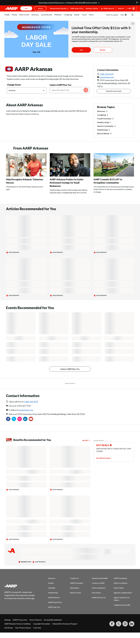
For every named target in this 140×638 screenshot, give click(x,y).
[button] (132, 14)
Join (81, 50)
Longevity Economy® (122, 605)
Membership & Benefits (58, 8)
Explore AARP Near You (60, 85)
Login (129, 8)
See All (85, 440)
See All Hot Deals (103, 458)
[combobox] (69, 90)
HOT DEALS (102, 445)
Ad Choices (8, 628)
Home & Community (105, 126)
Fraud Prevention (104, 119)
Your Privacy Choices (23, 628)
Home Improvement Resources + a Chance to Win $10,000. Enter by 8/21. (67, 3)
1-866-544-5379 (106, 74)
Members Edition (92, 8)
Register (121, 8)
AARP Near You (54, 607)
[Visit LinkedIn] (131, 623)
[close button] (133, 23)
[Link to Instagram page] (19, 419)
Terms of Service (35, 620)
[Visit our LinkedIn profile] (25, 419)
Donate (51, 583)
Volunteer (51, 588)
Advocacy (101, 111)
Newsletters (74, 588)
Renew (102, 50)
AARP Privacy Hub (20, 620)
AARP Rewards (108, 8)
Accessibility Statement (53, 620)
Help (122, 15)
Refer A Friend (75, 593)
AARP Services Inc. (99, 597)
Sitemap (7, 620)
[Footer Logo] (19, 586)
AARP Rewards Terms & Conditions (17, 624)
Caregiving (101, 115)
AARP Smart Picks (76, 8)
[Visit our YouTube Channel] (31, 419)
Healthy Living (103, 122)
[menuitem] (7, 16)
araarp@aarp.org (106, 77)
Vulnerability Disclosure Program (64, 624)
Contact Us (74, 578)
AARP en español (112, 15)
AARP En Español (76, 583)
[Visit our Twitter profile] (14, 419)
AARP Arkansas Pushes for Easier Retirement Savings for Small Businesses (66, 182)
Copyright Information (41, 624)
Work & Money (103, 133)
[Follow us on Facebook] (8, 419)
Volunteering (102, 130)
